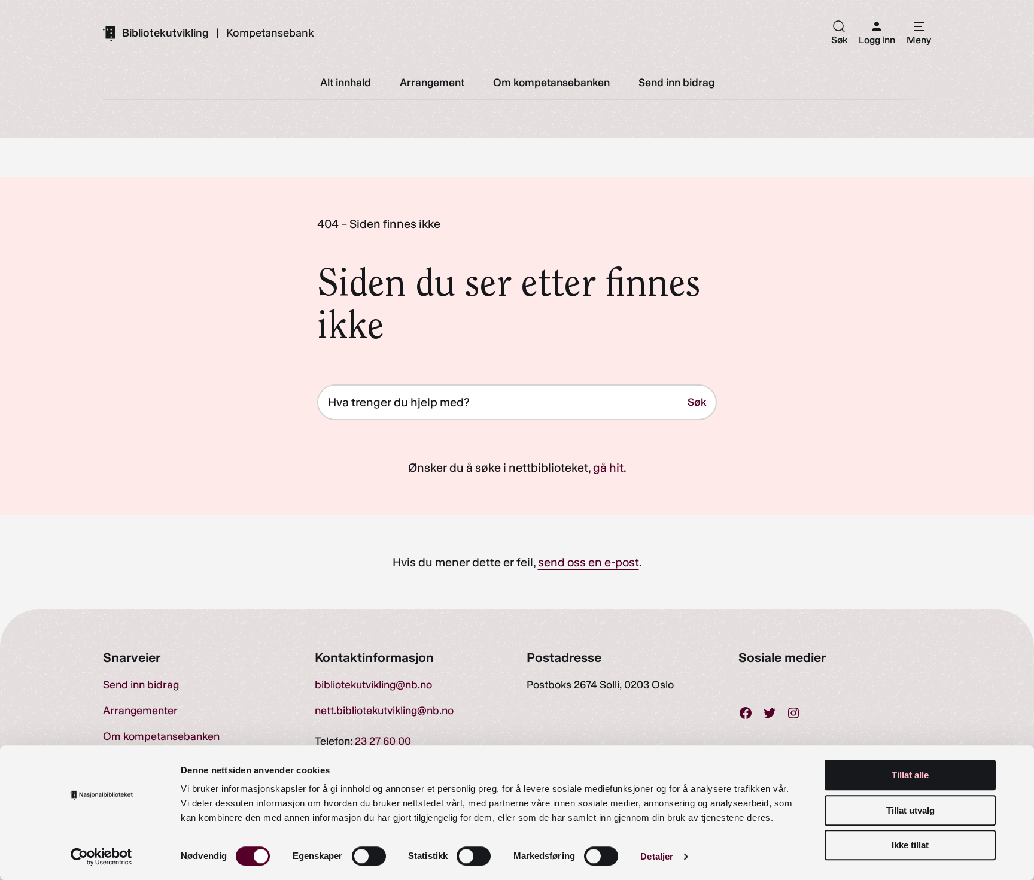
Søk (697, 402)
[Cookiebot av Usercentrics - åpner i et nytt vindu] (101, 857)
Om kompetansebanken (161, 736)
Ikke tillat (910, 845)
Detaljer (656, 856)
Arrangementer (140, 710)
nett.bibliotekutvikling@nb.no (384, 710)
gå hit (608, 467)
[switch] (369, 856)
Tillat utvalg (910, 810)
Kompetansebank (270, 33)
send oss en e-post (588, 562)
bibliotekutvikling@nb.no (373, 684)
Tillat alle (910, 775)
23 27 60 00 (383, 741)
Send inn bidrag (141, 684)
